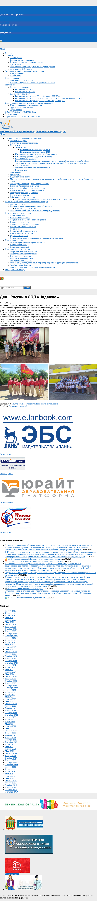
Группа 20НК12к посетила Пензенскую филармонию (35, 404)
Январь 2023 (10, 706)
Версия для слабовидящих (13, 41)
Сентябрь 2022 (11, 715)
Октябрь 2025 (11, 633)
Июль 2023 (10, 692)
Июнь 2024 (10, 667)
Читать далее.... (6, 454)
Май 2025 (9, 645)
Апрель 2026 (10, 620)
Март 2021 (9, 751)
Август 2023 (10, 690)
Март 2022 (9, 728)
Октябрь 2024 (11, 661)
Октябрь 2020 (11, 762)
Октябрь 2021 (11, 740)
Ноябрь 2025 (10, 631)
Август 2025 (10, 638)
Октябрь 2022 (11, 713)
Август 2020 (10, 767)
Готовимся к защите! (18, 406)
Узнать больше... (12, 874)
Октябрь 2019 (11, 790)
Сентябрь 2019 (11, 792)
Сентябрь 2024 (11, 663)
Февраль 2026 (11, 624)
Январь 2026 (10, 627)
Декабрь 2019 (11, 785)
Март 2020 (9, 778)
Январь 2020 (10, 783)
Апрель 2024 (10, 672)
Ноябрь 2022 (10, 710)
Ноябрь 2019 (10, 787)
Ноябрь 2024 (10, 658)
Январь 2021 (10, 756)
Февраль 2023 (11, 704)
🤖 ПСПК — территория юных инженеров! (24, 589)
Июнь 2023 (10, 694)
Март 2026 (9, 622)
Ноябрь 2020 (10, 760)
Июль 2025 (10, 640)
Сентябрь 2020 (11, 765)
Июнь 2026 (10, 615)
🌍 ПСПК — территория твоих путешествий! (25, 598)
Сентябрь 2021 (11, 742)
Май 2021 (9, 747)
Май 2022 (9, 724)
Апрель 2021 (10, 749)
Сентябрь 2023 (11, 688)
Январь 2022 (10, 733)
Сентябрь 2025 (11, 636)
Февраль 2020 (11, 780)
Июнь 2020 (10, 771)
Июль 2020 (10, 769)
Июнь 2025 (10, 642)
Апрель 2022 (10, 726)
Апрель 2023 (10, 699)
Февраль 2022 (11, 731)
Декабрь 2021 (11, 735)
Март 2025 (9, 649)
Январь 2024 (10, 679)
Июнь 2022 (10, 722)
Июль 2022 (10, 719)
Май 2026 (9, 618)
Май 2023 (9, 697)
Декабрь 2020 (11, 758)
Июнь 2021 (10, 744)
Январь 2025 (10, 654)
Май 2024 (9, 670)
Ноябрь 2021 (10, 737)
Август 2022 (10, 717)
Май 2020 (9, 774)
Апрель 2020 (10, 776)
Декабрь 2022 (11, 708)
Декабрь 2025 (11, 629)
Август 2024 (10, 665)
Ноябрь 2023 (10, 683)
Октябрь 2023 (11, 685)
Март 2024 (9, 674)
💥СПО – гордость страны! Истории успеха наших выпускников (33, 559)
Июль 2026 (10, 613)
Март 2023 (9, 701)
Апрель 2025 (10, 647)
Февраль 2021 (11, 753)
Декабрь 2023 (11, 681)
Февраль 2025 (11, 651)
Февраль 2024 (11, 676)
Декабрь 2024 (11, 656)
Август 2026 (10, 611)
